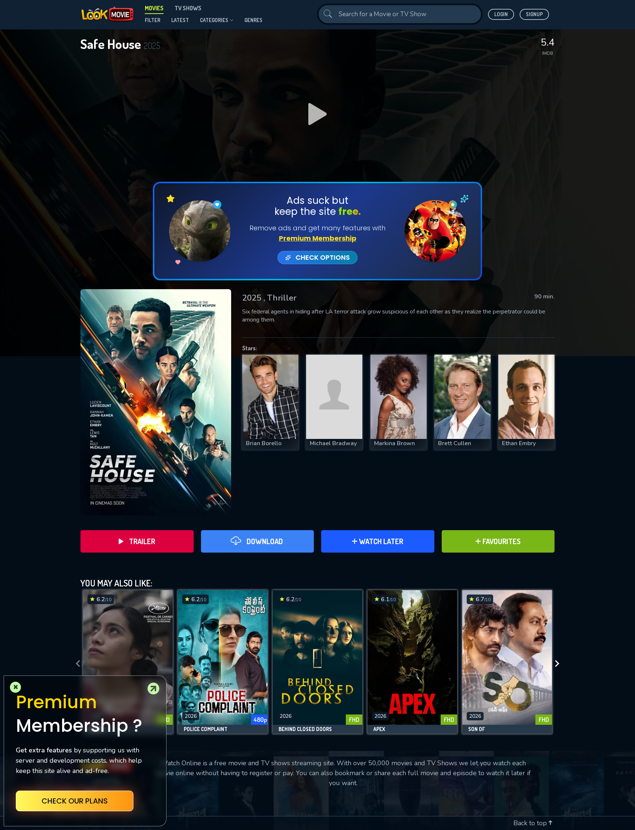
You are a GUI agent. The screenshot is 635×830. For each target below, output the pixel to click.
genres (253, 20)
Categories (214, 20)
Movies (154, 8)
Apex (379, 729)
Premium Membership (317, 238)
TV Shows (188, 8)
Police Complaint (205, 729)
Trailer (142, 541)
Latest (180, 20)
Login (501, 14)
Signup (534, 14)
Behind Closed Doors (305, 729)
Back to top (531, 823)
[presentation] (75, 663)
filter (152, 20)
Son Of (476, 729)
